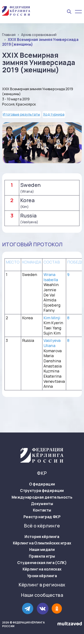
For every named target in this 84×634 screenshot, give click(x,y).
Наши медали (42, 550)
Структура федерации (42, 491)
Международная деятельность (42, 497)
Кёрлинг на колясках (42, 569)
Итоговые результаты (21, 114)
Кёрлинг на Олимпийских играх (42, 543)
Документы (42, 504)
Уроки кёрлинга (42, 576)
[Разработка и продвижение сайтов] (70, 624)
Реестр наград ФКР (42, 517)
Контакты (42, 510)
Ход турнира (53, 114)
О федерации (42, 484)
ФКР (42, 473)
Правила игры (42, 556)
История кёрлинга (42, 537)
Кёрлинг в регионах (42, 584)
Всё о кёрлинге (42, 526)
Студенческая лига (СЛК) (42, 563)
